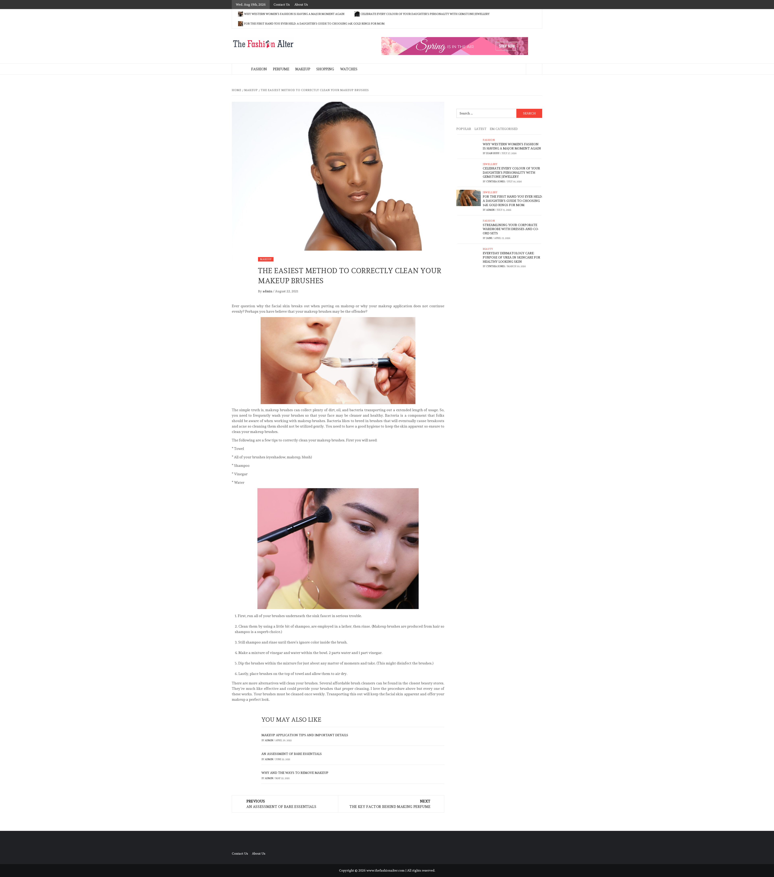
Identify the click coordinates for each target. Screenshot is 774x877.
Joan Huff (493, 153)
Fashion (259, 69)
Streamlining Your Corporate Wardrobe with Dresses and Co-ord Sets (511, 229)
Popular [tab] (463, 129)
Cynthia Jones (496, 181)
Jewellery (490, 164)
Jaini (489, 238)
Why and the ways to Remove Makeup (294, 773)
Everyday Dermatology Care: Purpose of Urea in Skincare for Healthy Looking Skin (511, 257)
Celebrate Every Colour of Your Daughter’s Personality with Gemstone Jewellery (425, 14)
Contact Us (282, 4)
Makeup (302, 69)
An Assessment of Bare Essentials (291, 754)
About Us (301, 4)
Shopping (325, 69)
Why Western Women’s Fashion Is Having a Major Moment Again (294, 14)
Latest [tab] (480, 129)
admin (268, 291)
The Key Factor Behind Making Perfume (390, 804)
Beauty (488, 249)
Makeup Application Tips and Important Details (304, 735)
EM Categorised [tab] (504, 129)
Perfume (281, 69)
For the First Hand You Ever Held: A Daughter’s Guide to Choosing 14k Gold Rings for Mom (314, 23)
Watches (348, 69)
